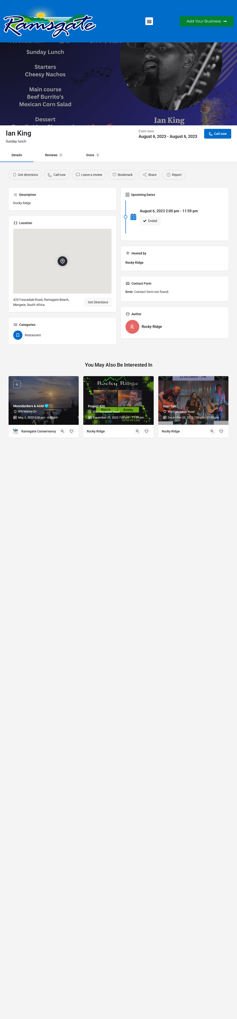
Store (92, 155)
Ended (152, 221)
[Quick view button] (62, 431)
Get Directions (98, 302)
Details (17, 155)
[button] (149, 21)
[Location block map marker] (62, 261)
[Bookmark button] (71, 431)
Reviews (53, 155)
